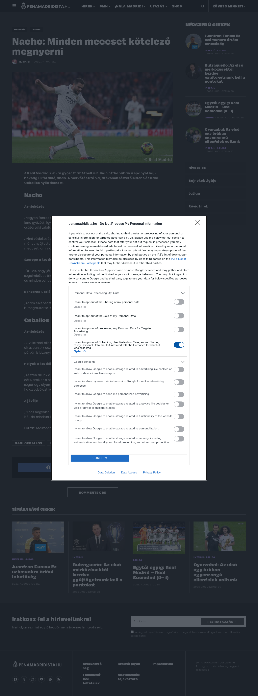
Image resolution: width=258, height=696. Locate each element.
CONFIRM (100, 458)
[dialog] (129, 348)
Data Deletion (106, 472)
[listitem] (129, 293)
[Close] (199, 224)
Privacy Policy (152, 472)
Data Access (129, 472)
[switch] (179, 302)
